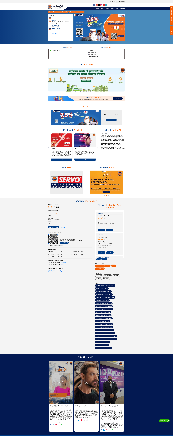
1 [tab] (97, 39)
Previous (49, 147)
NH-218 (114, 265)
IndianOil (100, 213)
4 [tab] (85, 89)
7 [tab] (91, 89)
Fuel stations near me (54, 11)
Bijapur (72, 11)
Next (98, 147)
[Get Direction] (61, 271)
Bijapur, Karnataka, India (54, 271)
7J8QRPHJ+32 (51, 270)
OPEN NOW (66, 30)
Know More (61, 159)
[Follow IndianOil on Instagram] (101, 5)
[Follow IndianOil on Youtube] (104, 5)
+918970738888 (102, 247)
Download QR (64, 242)
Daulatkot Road (100, 268)
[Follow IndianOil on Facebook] (94, 5)
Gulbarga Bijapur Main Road (103, 265)
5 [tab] (87, 89)
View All (62, 227)
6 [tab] (89, 89)
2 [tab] (99, 39)
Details (109, 230)
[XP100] (61, 140)
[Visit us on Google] (97, 5)
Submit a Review (53, 227)
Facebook (54, 33)
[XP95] (85, 140)
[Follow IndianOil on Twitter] (99, 5)
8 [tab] (93, 89)
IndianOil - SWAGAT (103, 257)
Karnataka (65, 11)
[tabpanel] (99, 27)
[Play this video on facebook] (61, 383)
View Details (111, 120)
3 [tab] (101, 39)
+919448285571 (102, 225)
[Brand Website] (106, 5)
